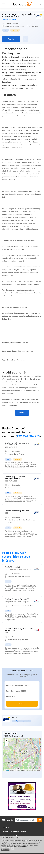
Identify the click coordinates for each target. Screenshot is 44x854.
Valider (22, 704)
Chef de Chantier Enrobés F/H (17, 599)
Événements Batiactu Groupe (14, 832)
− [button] (6, 744)
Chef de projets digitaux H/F (17, 511)
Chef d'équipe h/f (12, 567)
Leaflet (7, 770)
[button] (41, 4)
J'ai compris (5, 850)
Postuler (11, 39)
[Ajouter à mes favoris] (25, 39)
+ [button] (6, 740)
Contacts (5, 828)
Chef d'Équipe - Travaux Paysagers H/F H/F (15, 478)
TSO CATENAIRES (9, 19)
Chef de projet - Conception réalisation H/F (17, 444)
